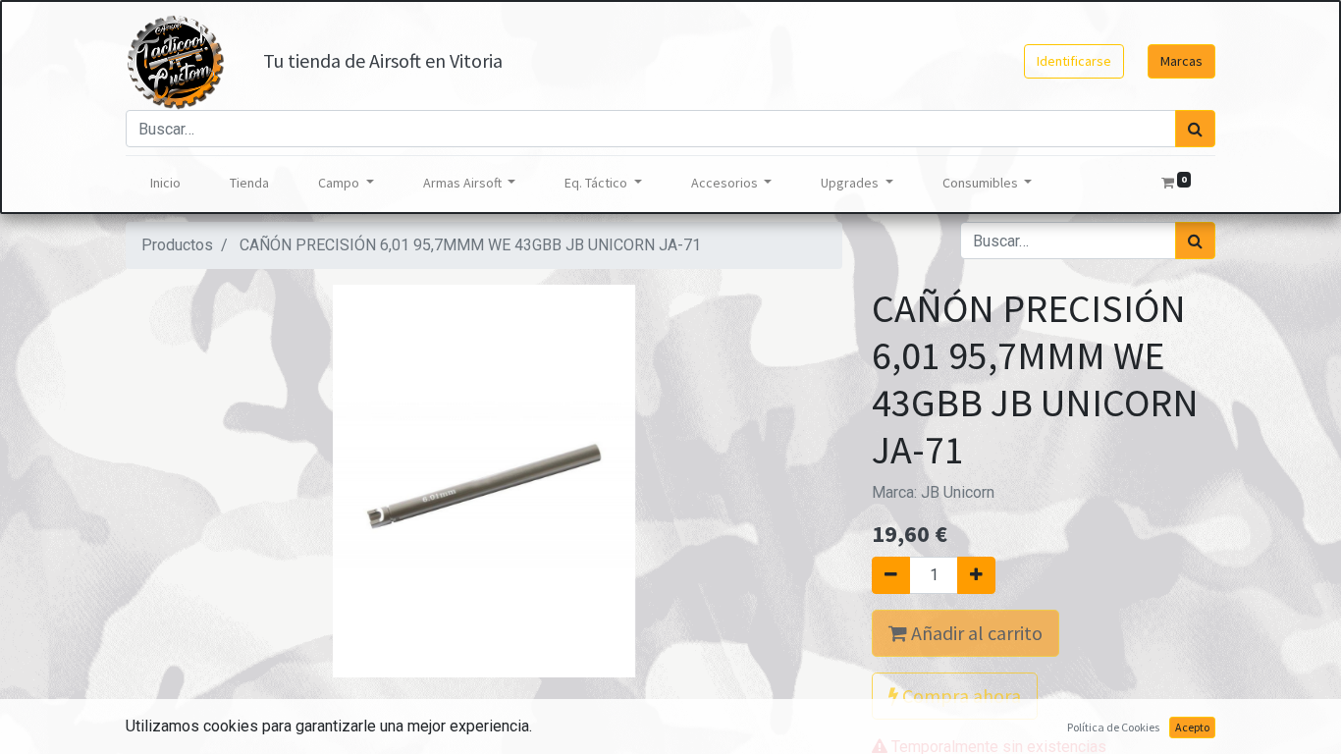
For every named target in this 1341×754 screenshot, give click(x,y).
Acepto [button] (1192, 727)
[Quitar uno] (891, 575)
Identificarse (1074, 61)
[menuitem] (165, 183)
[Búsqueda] (1195, 128)
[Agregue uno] (976, 575)
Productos (177, 245)
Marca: (933, 492)
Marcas (1181, 61)
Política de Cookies (1113, 727)
